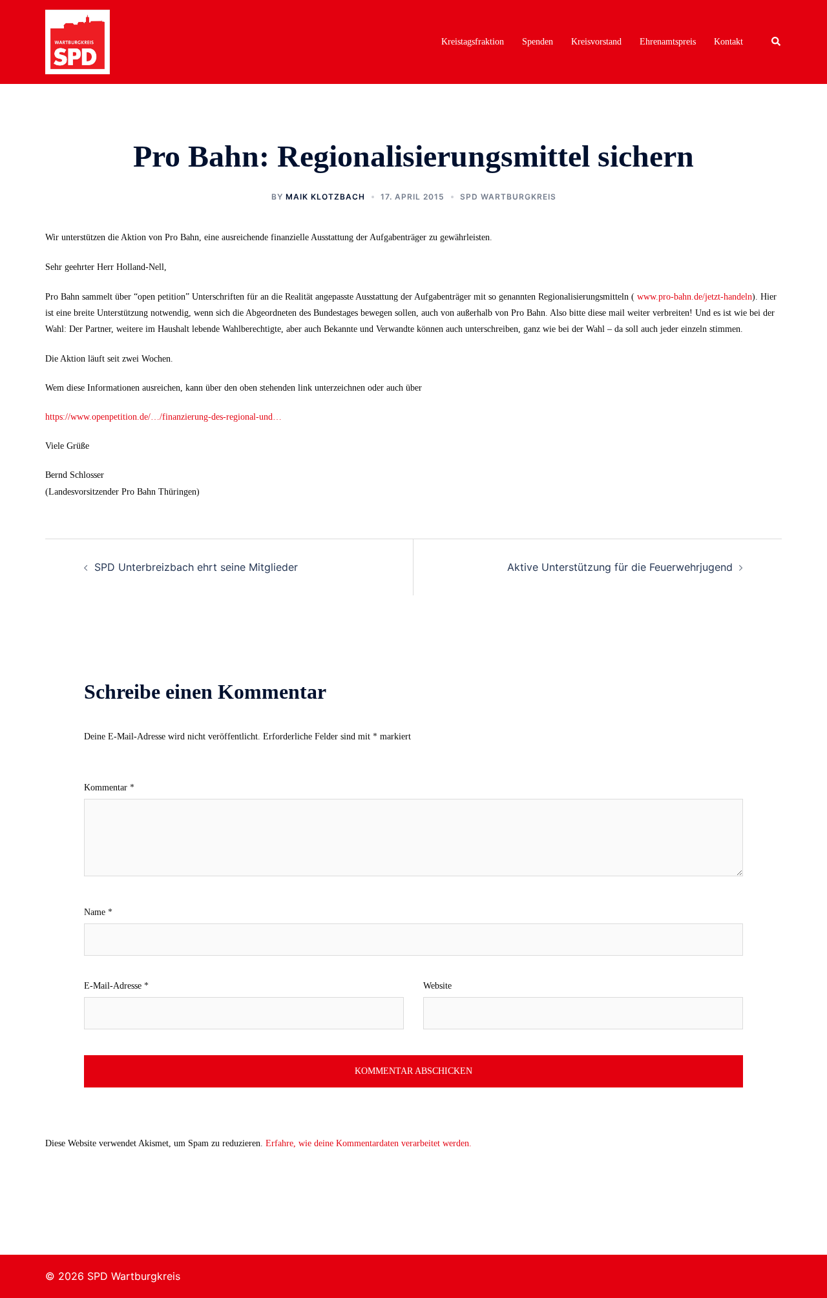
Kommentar (109, 787)
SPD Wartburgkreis (508, 196)
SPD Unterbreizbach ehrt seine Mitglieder (196, 567)
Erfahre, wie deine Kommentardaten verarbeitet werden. (369, 1143)
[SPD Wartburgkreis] (77, 40)
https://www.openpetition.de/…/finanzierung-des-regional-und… (163, 417)
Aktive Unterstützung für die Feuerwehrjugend (620, 567)
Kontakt (728, 41)
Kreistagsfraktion (472, 41)
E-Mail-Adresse (116, 986)
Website (437, 986)
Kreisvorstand (596, 41)
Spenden (537, 41)
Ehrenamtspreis (668, 41)
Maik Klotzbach (325, 196)
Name (98, 912)
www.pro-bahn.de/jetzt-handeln (694, 297)
